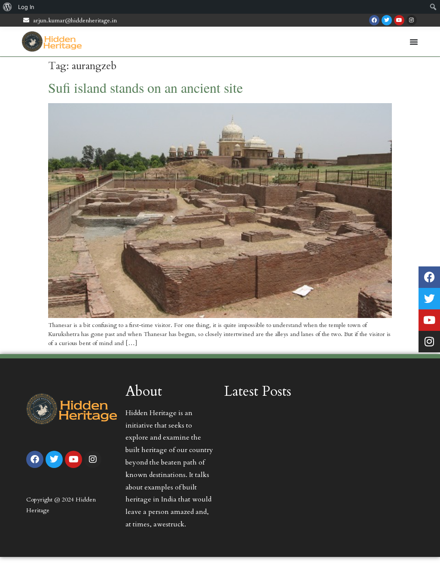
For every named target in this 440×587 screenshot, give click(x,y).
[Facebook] (374, 20)
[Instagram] (411, 20)
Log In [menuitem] (26, 6)
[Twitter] (387, 20)
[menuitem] (7, 7)
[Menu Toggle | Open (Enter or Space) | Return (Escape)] (413, 41)
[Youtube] (399, 20)
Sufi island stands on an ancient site (145, 87)
